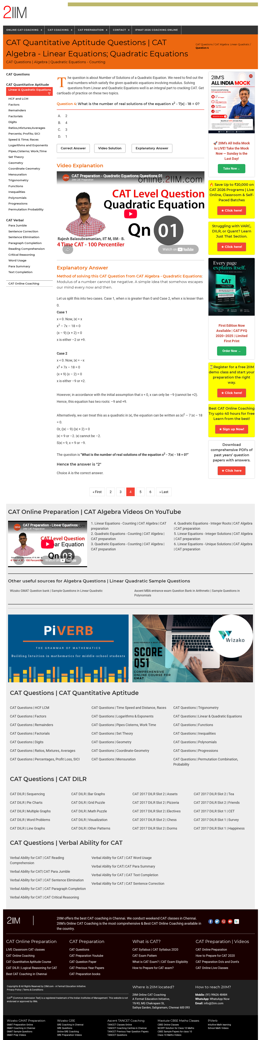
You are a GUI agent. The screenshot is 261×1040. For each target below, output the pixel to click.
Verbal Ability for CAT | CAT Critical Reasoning (44, 897)
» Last (163, 492)
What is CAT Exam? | (146, 962)
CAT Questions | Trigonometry (196, 708)
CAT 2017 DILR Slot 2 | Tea (214, 794)
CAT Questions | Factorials (30, 733)
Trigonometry (18, 180)
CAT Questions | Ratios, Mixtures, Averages (42, 751)
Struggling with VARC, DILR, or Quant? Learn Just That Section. (231, 231)
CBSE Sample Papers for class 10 (175, 1031)
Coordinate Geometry (24, 168)
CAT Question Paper (82, 962)
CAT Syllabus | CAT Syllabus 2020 (155, 949)
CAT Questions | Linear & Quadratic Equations (207, 716)
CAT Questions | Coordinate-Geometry (120, 751)
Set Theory (16, 157)
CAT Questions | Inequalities (194, 733)
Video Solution (110, 148)
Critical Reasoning (21, 254)
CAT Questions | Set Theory (112, 733)
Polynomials (17, 198)
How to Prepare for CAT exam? (153, 968)
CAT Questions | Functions (193, 725)
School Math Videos (218, 1028)
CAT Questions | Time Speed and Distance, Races (129, 708)
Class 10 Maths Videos (169, 1035)
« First (97, 492)
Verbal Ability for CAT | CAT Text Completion (125, 875)
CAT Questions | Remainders (31, 725)
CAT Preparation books (84, 974)
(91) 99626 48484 (216, 994)
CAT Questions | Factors (28, 716)
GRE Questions (64, 1028)
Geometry (15, 163)
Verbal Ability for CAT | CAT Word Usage (122, 858)
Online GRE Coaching (68, 1031)
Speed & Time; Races (23, 139)
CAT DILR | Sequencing (27, 794)
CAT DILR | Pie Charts (26, 803)
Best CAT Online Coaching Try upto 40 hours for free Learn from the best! (232, 413)
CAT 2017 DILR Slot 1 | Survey (216, 820)
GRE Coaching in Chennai (70, 1024)
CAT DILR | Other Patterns (90, 828)
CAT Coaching (58, 29)
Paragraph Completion (25, 243)
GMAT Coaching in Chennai (21, 1028)
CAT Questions (204, 44)
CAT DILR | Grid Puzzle (88, 803)
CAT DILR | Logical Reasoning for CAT (31, 968)
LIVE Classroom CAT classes (25, 949)
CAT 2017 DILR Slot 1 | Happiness (219, 828)
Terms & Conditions (33, 989)
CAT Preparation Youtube (86, 956)
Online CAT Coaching (22, 29)
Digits (12, 122)
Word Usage (17, 260)
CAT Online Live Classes (212, 968)
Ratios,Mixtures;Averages (26, 128)
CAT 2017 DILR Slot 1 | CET (214, 811)
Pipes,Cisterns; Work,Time (27, 151)
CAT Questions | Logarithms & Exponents (122, 716)
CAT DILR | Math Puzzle (89, 811)
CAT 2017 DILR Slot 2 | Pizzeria (155, 803)
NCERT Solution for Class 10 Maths (176, 1028)
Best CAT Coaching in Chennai (26, 974)
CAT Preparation (91, 29)
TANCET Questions (117, 1035)
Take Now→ (231, 168)
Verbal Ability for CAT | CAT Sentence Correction (128, 883)
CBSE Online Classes (168, 1024)
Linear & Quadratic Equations (29, 91)
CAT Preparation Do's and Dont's (217, 962)
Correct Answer (73, 148)
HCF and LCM (18, 98)
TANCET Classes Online (119, 1024)
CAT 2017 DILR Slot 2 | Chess (154, 820)
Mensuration (17, 174)
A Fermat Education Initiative (70, 986)
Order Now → (231, 351)
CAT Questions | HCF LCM (29, 708)
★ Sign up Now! (231, 429)
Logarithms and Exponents (28, 145)
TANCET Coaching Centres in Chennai (127, 1028)
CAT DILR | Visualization (89, 820)
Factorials (15, 116)
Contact (119, 29)
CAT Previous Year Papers (86, 968)
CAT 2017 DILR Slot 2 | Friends (217, 803)
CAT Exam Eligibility (174, 962)
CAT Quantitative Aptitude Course (28, 962)
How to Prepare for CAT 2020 (215, 956)
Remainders (17, 110)
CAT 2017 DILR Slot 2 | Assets (155, 794)
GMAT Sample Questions (19, 1031)
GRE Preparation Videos (69, 1035)
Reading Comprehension (26, 249)
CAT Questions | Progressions (195, 751)
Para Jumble (17, 225)
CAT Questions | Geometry (111, 742)
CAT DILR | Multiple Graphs (30, 811)
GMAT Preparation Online (20, 1024)
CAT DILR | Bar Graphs (88, 794)
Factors (13, 104)
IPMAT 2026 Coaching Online (156, 29)
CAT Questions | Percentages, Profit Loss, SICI (45, 759)
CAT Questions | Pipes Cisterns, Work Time (124, 725)
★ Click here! (231, 210)
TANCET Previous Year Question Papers (127, 1031)
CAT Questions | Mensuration (114, 759)
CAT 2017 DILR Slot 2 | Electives (156, 811)
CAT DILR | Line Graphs (27, 828)
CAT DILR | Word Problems (30, 820)
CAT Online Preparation (211, 949)
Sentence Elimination (23, 237)
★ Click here (232, 470)
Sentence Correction (23, 231)
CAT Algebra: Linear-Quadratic (232, 44)
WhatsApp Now (219, 999)
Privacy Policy (14, 989)
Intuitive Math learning (219, 1024)
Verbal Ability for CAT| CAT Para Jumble (40, 871)
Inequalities (16, 192)
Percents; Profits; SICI (24, 133)
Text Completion (20, 272)
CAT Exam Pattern (144, 956)
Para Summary (19, 266)
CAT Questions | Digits (26, 742)
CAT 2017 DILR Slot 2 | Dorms (154, 828)
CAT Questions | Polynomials (195, 742)
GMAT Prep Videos (16, 1035)
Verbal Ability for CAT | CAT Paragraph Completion (48, 889)
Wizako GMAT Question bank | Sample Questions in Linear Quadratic (56, 591)
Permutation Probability (26, 209)
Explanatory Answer (152, 148)
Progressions (18, 203)
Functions (15, 186)
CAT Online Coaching (23, 283)
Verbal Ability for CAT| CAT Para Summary (123, 866)
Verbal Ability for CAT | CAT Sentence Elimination (47, 880)
